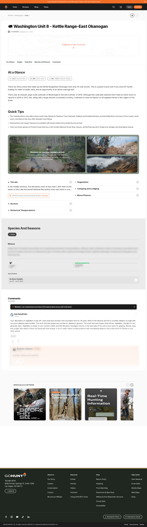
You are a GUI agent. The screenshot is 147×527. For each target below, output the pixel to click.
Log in (129, 7)
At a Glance (10, 62)
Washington (19, 15)
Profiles (10, 15)
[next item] (131, 506)
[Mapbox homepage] (12, 54)
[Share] (132, 15)
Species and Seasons (42, 62)
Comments (56, 62)
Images (19, 62)
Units (26, 15)
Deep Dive (28, 62)
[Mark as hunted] (137, 15)
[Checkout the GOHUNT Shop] (121, 7)
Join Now (138, 7)
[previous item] (127, 506)
